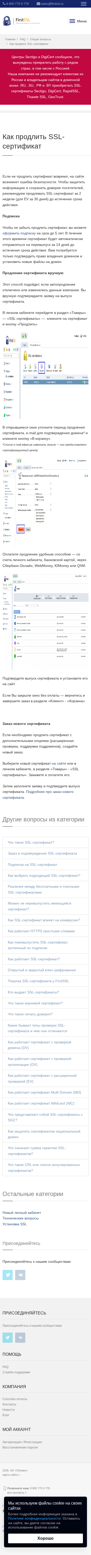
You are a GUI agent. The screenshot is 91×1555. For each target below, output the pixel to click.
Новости (9, 1410)
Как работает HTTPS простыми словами (41, 931)
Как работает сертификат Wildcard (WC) (41, 1103)
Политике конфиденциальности (34, 1518)
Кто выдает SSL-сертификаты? (33, 992)
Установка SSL (15, 1224)
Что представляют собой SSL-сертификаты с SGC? (45, 1117)
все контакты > (17, 1492)
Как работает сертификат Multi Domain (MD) (44, 1092)
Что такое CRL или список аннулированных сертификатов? (44, 1167)
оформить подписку (19, 233)
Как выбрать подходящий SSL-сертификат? (44, 875)
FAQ (23, 39)
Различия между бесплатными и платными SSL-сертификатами (43, 889)
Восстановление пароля (20, 1447)
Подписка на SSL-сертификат (32, 864)
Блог (6, 1415)
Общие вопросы (40, 39)
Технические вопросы (21, 1218)
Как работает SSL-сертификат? (34, 959)
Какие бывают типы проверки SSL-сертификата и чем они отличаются (37, 1028)
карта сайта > (11, 1474)
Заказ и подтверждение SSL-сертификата (42, 853)
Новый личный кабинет (22, 1213)
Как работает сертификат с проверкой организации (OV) (39, 1061)
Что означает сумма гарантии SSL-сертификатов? (37, 1150)
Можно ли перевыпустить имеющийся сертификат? (39, 906)
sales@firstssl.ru (51, 4)
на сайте (59, 763)
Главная (10, 39)
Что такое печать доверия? (30, 1014)
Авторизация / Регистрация (22, 1442)
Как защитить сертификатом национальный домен (44, 1134)
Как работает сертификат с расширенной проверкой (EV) (42, 1078)
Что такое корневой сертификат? (35, 1003)
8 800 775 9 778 (17, 4)
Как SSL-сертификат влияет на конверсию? (44, 920)
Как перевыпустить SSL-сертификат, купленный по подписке (38, 945)
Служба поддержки (16, 1372)
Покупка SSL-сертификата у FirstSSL (38, 981)
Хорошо (45, 1538)
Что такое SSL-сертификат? (31, 842)
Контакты (9, 1404)
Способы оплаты (15, 1399)
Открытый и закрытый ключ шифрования (42, 970)
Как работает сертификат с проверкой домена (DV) (39, 1045)
